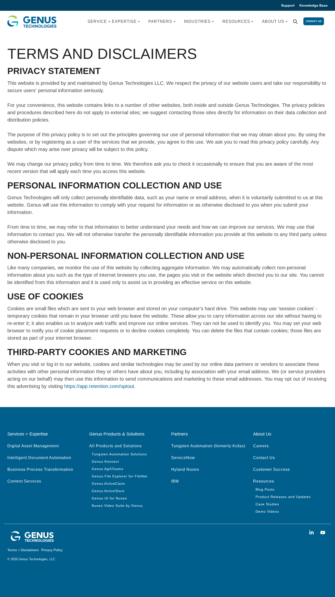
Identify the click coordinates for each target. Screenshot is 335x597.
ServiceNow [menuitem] (183, 458)
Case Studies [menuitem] (267, 504)
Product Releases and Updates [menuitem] (283, 497)
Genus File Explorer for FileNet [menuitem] (119, 476)
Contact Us (314, 21)
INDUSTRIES (197, 21)
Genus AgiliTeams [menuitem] (107, 469)
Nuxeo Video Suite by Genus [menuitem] (117, 506)
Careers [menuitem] (261, 446)
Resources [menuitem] (263, 481)
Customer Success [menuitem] (271, 469)
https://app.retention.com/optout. (100, 386)
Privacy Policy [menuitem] (52, 550)
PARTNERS (160, 21)
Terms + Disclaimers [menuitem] (23, 550)
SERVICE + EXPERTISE (112, 21)
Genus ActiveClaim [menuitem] (108, 483)
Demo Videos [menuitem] (267, 511)
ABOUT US (273, 21)
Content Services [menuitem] (24, 481)
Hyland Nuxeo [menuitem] (185, 469)
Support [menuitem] (288, 5)
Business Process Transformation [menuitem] (40, 469)
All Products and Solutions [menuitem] (115, 446)
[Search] (295, 21)
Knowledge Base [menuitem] (313, 5)
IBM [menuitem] (175, 481)
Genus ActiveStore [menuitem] (108, 491)
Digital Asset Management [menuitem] (33, 446)
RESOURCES (236, 21)
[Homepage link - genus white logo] (31, 541)
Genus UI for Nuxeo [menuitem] (109, 498)
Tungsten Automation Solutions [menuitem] (119, 454)
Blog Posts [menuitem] (265, 489)
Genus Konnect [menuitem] (105, 461)
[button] (312, 532)
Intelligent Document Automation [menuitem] (39, 458)
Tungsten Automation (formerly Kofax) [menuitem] (208, 446)
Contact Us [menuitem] (264, 458)
